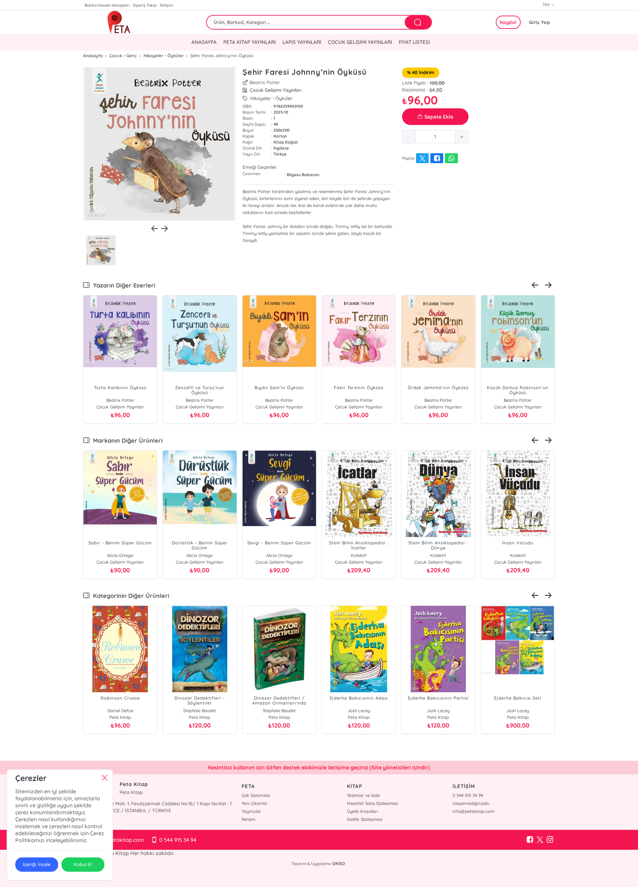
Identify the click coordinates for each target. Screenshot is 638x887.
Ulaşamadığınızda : (472, 803)
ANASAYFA (204, 42)
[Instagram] (550, 839)
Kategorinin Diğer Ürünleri (129, 596)
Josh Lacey (359, 710)
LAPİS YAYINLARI (301, 42)
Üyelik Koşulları (362, 811)
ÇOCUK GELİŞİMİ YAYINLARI (360, 42)
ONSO (338, 863)
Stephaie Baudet (199, 710)
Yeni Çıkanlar (254, 803)
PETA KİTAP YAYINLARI (249, 42)
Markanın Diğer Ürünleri (126, 440)
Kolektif (359, 555)
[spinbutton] (435, 136)
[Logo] (119, 22)
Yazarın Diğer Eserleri (122, 285)
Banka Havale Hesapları (107, 5)
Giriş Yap (539, 22)
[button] (409, 136)
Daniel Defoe (120, 710)
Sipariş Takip (145, 5)
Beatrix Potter (265, 82)
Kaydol (508, 22)
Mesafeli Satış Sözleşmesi (372, 803)
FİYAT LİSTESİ (414, 42)
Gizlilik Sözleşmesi (364, 819)
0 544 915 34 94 (468, 795)
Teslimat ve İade (363, 795)
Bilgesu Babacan (303, 174)
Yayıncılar (251, 811)
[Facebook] (530, 839)
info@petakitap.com (473, 811)
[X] (540, 839)
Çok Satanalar (256, 795)
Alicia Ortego (120, 555)
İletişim (166, 5)
